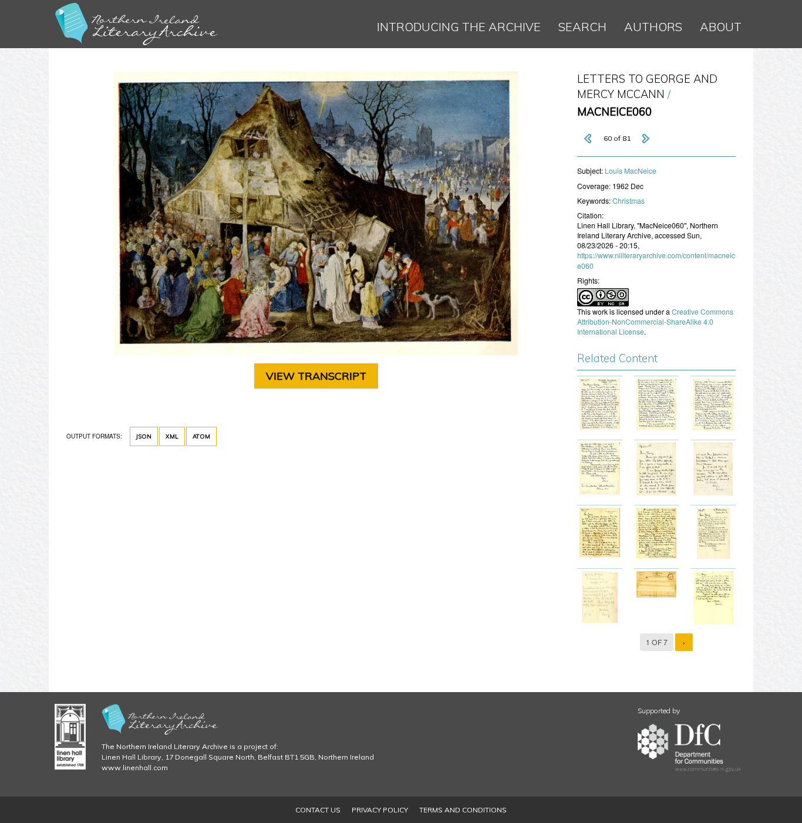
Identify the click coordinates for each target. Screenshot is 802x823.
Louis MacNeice (630, 171)
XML (172, 436)
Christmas (628, 200)
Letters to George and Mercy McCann (647, 86)
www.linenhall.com (135, 767)
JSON (143, 436)
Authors (653, 26)
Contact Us (318, 809)
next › (645, 138)
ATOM (201, 436)
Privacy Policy (380, 809)
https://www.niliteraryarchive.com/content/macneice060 (656, 260)
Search (582, 26)
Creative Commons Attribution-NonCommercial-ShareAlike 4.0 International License (655, 321)
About (721, 26)
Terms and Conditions (463, 809)
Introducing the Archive (459, 26)
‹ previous (589, 138)
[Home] (137, 24)
